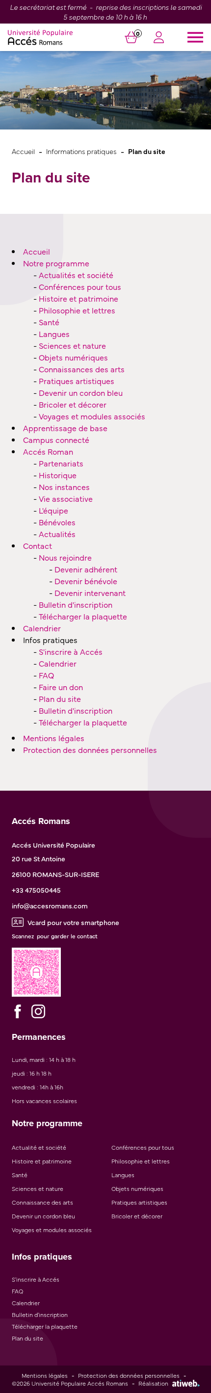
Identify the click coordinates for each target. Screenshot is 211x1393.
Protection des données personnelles (90, 749)
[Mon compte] (159, 39)
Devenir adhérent (85, 569)
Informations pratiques (81, 150)
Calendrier (42, 627)
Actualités (57, 533)
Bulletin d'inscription (75, 604)
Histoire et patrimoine (78, 298)
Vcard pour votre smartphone (73, 922)
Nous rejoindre (65, 557)
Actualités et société (76, 274)
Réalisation (153, 1383)
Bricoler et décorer (72, 404)
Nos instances (64, 486)
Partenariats (61, 463)
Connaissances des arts (82, 368)
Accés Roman (48, 451)
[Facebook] (18, 1011)
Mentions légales (53, 737)
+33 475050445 (36, 890)
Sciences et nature (72, 345)
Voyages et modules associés (92, 416)
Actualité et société (39, 1147)
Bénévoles (57, 521)
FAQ (46, 675)
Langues (54, 333)
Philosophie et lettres (77, 310)
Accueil (23, 150)
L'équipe (53, 510)
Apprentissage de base (65, 427)
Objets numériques (73, 357)
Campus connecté (56, 439)
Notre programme (56, 263)
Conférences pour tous (80, 286)
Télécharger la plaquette (83, 616)
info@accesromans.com (50, 905)
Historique (58, 474)
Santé (49, 321)
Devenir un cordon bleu (81, 392)
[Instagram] (38, 1011)
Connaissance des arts (42, 1202)
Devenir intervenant (90, 592)
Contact (37, 545)
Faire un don (61, 686)
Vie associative (66, 498)
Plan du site (60, 698)
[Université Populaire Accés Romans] (40, 37)
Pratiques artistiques (76, 380)
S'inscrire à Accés (71, 651)
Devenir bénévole (85, 580)
